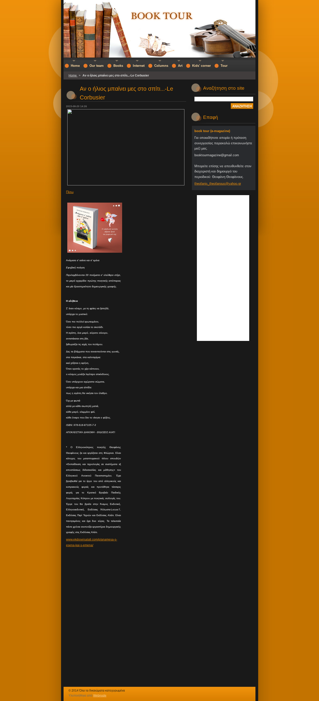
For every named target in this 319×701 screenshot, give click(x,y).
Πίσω (70, 192)
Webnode (99, 695)
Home (73, 75)
